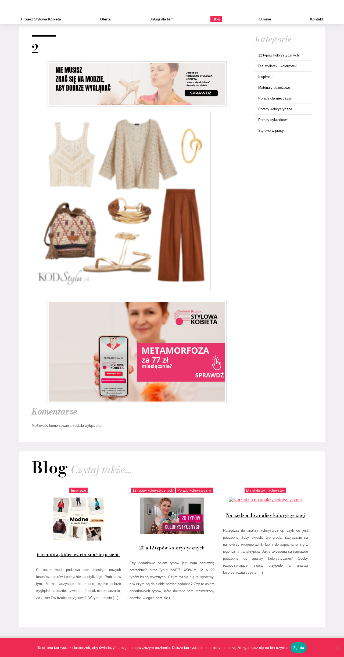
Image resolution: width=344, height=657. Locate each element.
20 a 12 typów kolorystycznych (172, 548)
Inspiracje (265, 77)
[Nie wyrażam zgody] (337, 647)
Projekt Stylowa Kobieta (41, 19)
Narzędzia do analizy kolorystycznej (265, 515)
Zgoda (298, 647)
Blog (216, 19)
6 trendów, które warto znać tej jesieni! (78, 554)
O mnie (265, 19)
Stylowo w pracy (271, 131)
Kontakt (316, 19)
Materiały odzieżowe (274, 88)
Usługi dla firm (161, 19)
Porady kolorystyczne (275, 109)
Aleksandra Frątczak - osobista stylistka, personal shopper (39, 8)
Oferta (105, 19)
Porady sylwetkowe (273, 120)
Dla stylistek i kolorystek (277, 66)
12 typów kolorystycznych (278, 55)
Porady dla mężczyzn (275, 98)
